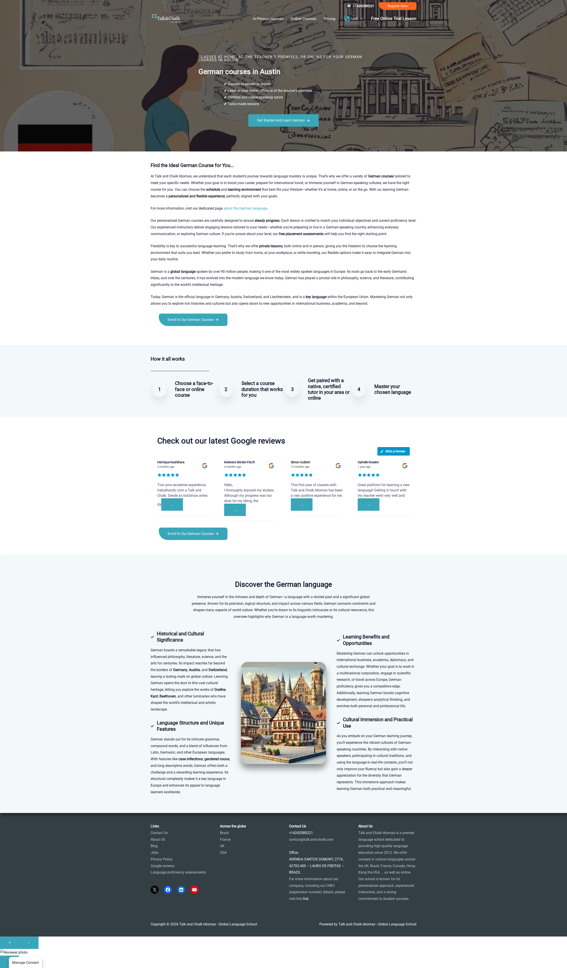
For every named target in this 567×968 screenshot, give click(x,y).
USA (223, 852)
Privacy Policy (162, 859)
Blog (154, 846)
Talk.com (180, 336)
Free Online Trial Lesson (393, 18)
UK (222, 846)
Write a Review (395, 451)
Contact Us (159, 833)
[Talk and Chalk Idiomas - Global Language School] (166, 18)
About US (158, 839)
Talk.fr (156, 336)
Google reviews (162, 866)
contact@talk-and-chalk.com (311, 839)
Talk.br (166, 336)
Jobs (154, 852)
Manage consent (25, 962)
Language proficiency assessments (178, 872)
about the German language (245, 208)
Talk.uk (194, 336)
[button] (397, 6)
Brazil (224, 833)
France (225, 839)
